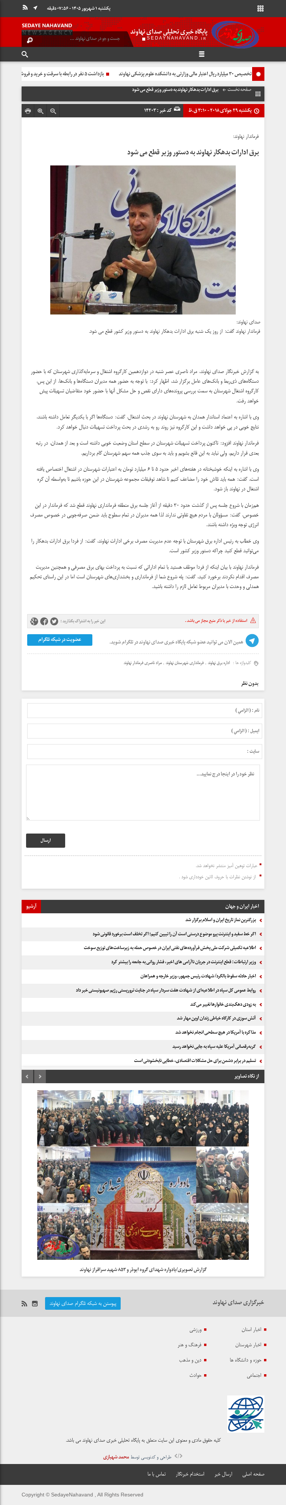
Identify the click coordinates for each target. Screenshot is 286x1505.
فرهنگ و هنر (189, 1344)
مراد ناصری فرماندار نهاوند (143, 663)
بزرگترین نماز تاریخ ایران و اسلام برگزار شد (220, 920)
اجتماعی (254, 1375)
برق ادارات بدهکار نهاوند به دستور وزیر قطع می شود (193, 152)
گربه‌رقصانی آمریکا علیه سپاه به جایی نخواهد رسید (214, 1046)
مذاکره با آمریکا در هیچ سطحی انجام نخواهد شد (215, 1032)
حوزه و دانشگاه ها (245, 1360)
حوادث (195, 1375)
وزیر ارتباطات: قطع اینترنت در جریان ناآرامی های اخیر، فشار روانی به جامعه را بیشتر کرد (183, 962)
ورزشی (195, 1329)
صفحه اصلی (253, 1474)
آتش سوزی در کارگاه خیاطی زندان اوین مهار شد (216, 1018)
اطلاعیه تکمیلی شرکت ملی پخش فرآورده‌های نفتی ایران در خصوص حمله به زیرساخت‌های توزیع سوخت (170, 948)
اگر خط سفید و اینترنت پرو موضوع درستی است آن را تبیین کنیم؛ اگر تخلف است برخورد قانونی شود (174, 934)
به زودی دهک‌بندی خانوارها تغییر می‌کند (223, 1004)
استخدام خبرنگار (190, 1474)
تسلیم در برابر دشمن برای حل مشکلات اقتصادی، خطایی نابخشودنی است (195, 1061)
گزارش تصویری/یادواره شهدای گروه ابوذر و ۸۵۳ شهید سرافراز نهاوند (143, 1270)
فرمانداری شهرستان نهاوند (185, 663)
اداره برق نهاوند (219, 663)
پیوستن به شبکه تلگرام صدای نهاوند (83, 1303)
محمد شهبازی (116, 1457)
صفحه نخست (239, 89)
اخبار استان (251, 1329)
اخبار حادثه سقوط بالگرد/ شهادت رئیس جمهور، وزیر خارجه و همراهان (198, 976)
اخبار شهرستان (248, 1344)
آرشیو (31, 906)
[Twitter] (54, 621)
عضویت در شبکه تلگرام (59, 640)
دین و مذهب (190, 1360)
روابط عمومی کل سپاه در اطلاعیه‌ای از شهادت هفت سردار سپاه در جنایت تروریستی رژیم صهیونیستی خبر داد (166, 990)
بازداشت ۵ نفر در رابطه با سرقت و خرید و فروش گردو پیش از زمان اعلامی (167, 74)
